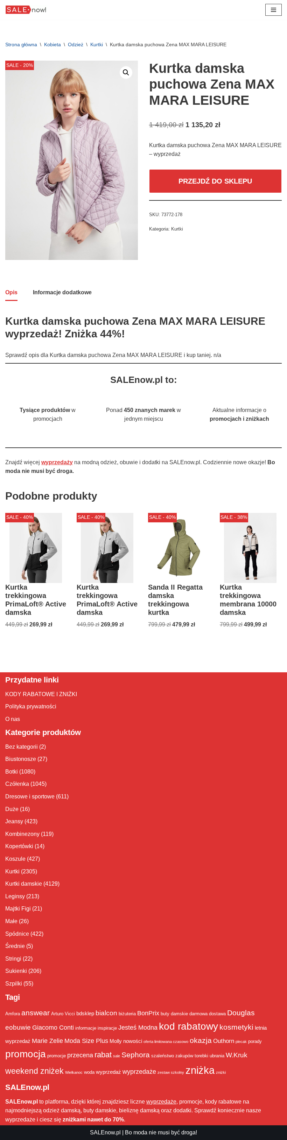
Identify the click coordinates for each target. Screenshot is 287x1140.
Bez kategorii (21, 747)
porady (255, 1041)
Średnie (15, 946)
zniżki (221, 1072)
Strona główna (21, 44)
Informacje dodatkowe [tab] (62, 292)
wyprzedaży (57, 462)
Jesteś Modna (138, 1027)
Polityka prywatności (30, 706)
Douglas (241, 1013)
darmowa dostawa (207, 1013)
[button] (126, 72)
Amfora (12, 1013)
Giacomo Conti (53, 1027)
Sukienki (16, 971)
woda (89, 1072)
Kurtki (96, 44)
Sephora (135, 1055)
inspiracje (107, 1028)
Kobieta (52, 44)
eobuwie (18, 1027)
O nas (12, 719)
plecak (241, 1041)
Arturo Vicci (63, 1013)
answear (35, 1013)
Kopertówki (19, 846)
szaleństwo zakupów (172, 1055)
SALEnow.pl (105, 1132)
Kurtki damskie (23, 884)
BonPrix (148, 1013)
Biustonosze (20, 759)
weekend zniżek (34, 1071)
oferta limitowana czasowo (166, 1041)
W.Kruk (236, 1055)
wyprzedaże (139, 1071)
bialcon (106, 1013)
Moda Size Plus (86, 1040)
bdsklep (85, 1013)
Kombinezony (22, 834)
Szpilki (13, 984)
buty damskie (174, 1013)
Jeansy (14, 821)
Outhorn (223, 1041)
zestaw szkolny (171, 1072)
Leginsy (15, 896)
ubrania (217, 1055)
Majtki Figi (18, 909)
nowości (132, 1041)
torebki (201, 1055)
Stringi (13, 959)
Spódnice (17, 934)
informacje (85, 1028)
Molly (116, 1041)
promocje (56, 1055)
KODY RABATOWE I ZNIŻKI (41, 694)
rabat (103, 1054)
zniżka (200, 1070)
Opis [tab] (11, 292)
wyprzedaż (108, 1072)
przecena (80, 1055)
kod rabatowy (188, 1026)
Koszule (15, 859)
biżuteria (127, 1013)
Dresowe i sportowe (30, 796)
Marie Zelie (47, 1040)
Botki (11, 772)
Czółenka (17, 784)
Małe (11, 921)
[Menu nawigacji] (273, 10)
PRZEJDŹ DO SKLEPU (215, 181)
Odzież (75, 44)
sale (116, 1056)
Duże (12, 809)
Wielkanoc (74, 1072)
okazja (201, 1040)
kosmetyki (236, 1027)
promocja (25, 1053)
